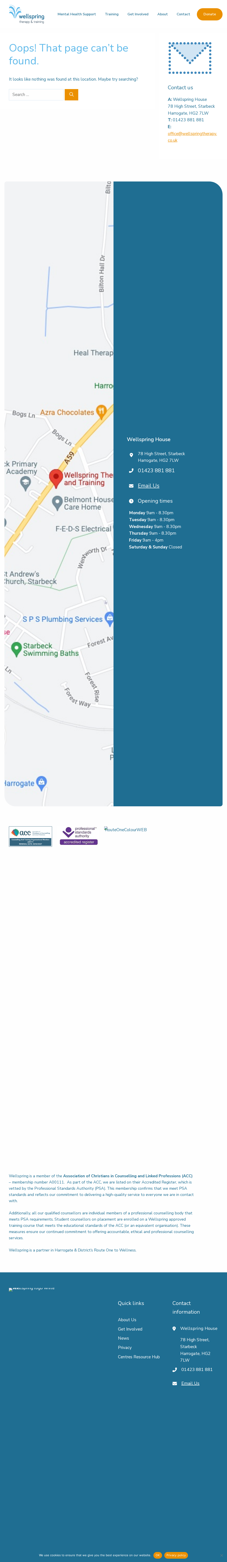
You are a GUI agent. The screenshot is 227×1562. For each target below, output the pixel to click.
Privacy (125, 1348)
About (162, 14)
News (123, 1338)
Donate (210, 14)
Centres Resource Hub (139, 1357)
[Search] (71, 94)
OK (158, 1555)
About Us (127, 1320)
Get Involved (138, 14)
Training (112, 14)
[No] (221, 1555)
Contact (183, 14)
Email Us (148, 485)
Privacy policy (176, 1555)
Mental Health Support (77, 14)
